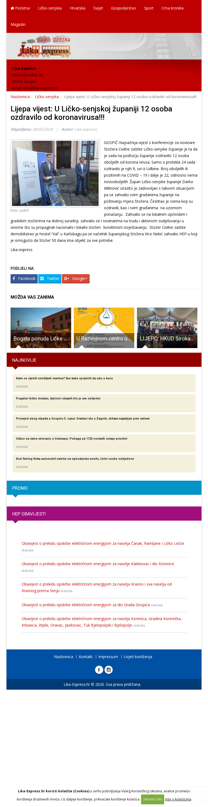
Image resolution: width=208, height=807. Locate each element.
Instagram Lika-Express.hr (109, 670)
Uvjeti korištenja (138, 656)
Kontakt (86, 656)
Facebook (26, 278)
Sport (149, 8)
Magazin (18, 24)
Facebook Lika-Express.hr (99, 670)
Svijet (98, 8)
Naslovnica (20, 96)
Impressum (108, 656)
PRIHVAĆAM (153, 799)
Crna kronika (173, 8)
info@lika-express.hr (40, 87)
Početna (22, 8)
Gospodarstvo (123, 8)
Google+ (79, 278)
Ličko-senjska (50, 8)
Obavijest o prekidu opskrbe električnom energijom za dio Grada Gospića (92, 604)
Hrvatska (77, 8)
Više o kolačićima (178, 799)
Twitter (52, 278)
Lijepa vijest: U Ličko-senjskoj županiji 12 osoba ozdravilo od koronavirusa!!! (91, 113)
